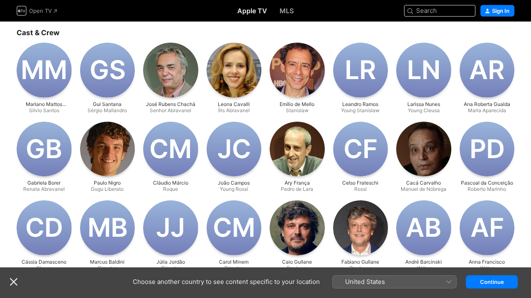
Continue (492, 282)
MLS (287, 11)
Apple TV (252, 11)
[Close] (13, 282)
